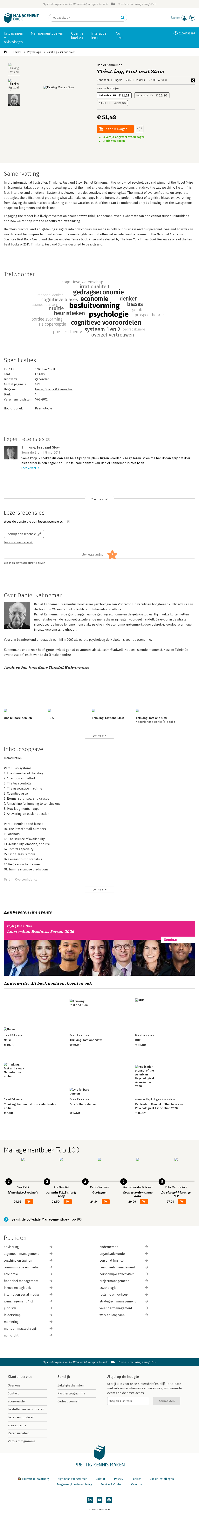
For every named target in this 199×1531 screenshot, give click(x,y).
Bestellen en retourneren (26, 1409)
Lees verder (28, 468)
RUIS (51, 718)
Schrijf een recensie (22, 534)
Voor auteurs (17, 1425)
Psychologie (34, 52)
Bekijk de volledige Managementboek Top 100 (47, 1219)
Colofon (101, 1479)
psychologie (108, 1288)
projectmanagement (114, 1281)
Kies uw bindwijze (108, 88)
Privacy (118, 1479)
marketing (11, 1322)
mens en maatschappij (20, 1328)
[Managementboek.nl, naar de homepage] (21, 22)
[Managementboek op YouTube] (99, 1500)
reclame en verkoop (114, 1294)
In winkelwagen (116, 129)
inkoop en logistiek (17, 1288)
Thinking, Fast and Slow (60, 52)
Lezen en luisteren (21, 1417)
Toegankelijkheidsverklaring (74, 1484)
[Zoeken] (122, 18)
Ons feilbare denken (18, 718)
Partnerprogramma (22, 1441)
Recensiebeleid (19, 1433)
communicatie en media (21, 1267)
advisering (11, 1247)
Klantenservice (20, 1377)
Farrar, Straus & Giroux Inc (53, 389)
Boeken (17, 52)
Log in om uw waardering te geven (24, 562)
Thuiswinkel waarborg (35, 1479)
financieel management (21, 1281)
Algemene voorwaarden (72, 1479)
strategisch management (118, 1301)
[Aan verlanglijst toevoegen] (139, 129)
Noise (8, 1040)
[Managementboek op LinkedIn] (90, 1500)
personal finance (112, 1260)
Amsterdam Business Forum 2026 (41, 931)
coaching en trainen (18, 1260)
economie (11, 1274)
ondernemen (109, 1247)
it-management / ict (18, 1301)
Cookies (136, 1479)
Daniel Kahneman (109, 65)
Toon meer (98, 499)
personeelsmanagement (117, 1267)
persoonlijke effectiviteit (117, 1274)
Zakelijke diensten (71, 1385)
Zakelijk (64, 1377)
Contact (13, 1393)
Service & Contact (112, 1484)
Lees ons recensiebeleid (18, 542)
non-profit (11, 1335)
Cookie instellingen (162, 1479)
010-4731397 (187, 33)
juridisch (10, 1308)
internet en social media (21, 1294)
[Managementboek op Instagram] (109, 1500)
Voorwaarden (17, 1401)
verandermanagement (116, 1308)
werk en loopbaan (112, 1315)
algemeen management (21, 1254)
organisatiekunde (112, 1254)
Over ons (14, 1385)
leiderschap (12, 1315)
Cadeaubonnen (68, 1401)
